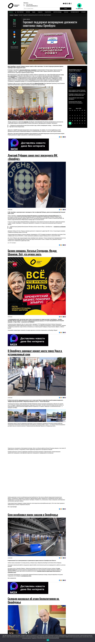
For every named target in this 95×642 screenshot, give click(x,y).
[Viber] (65, 137)
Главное (16, 15)
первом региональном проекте (36, 320)
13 (77, 118)
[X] (63, 137)
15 (82, 118)
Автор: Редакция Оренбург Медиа (14, 47)
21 (79, 120)
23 (84, 120)
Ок (47, 640)
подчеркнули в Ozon (26, 576)
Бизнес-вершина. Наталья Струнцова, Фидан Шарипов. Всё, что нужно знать (32, 252)
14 (79, 118)
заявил (13, 77)
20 (77, 120)
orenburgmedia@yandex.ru (32, 5)
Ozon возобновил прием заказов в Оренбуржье (33, 515)
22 (82, 120)
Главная (11, 15)
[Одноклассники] (14, 34)
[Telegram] (14, 37)
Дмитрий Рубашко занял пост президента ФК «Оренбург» (33, 157)
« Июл (70, 108)
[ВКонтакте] (14, 32)
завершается (21, 400)
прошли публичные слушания (28, 70)
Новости (28, 19)
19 (74, 120)
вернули (26, 122)
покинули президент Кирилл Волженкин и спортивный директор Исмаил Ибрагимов (38, 215)
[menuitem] (11, 12)
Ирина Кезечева (39, 83)
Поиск (65, 8)
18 (72, 120)
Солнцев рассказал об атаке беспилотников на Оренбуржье (34, 600)
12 (74, 118)
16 (84, 118)
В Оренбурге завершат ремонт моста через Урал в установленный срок (35, 352)
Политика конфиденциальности (66, 638)
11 (72, 118)
